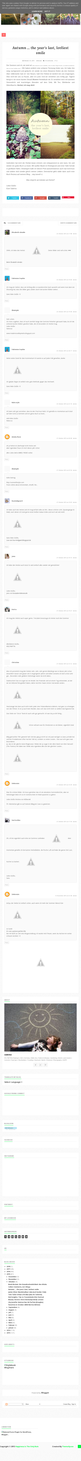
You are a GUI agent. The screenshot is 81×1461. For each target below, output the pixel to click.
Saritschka (16, 820)
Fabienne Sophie (18, 278)
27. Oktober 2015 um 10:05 (64, 502)
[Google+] (40, 1065)
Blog (32, 804)
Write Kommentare (68, 223)
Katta (14, 609)
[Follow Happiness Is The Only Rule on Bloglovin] (10, 1128)
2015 (9, 1274)
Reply (6, 269)
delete (75, 233)
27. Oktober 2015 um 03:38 (64, 438)
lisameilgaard (17, 501)
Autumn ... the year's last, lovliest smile (23, 1289)
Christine (15, 662)
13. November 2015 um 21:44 (63, 895)
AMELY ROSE (23, 453)
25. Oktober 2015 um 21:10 (64, 404)
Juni (10, 1315)
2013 (9, 1333)
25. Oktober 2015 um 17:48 (64, 233)
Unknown (15, 783)
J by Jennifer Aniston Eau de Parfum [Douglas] (25, 1302)
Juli (10, 1312)
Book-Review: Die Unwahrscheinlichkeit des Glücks (27, 1284)
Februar (12, 1325)
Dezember (13, 1277)
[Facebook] (35, 1065)
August (11, 1310)
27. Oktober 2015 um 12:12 (64, 664)
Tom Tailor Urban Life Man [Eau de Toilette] (25, 1295)
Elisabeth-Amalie (18, 232)
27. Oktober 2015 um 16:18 (64, 785)
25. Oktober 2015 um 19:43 (64, 279)
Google (42, 198)
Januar (11, 1328)
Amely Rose (16, 437)
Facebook (28, 198)
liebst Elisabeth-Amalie (14, 262)
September (13, 1307)
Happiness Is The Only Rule (26, 1446)
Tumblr (56, 198)
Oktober (12, 1282)
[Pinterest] (45, 1065)
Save (69, 197)
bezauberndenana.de (20, 593)
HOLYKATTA (10, 646)
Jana (13, 556)
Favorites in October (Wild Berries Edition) (24, 1305)
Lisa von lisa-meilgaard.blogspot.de (18, 540)
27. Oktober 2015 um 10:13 (64, 557)
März (11, 1323)
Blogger (45, 1392)
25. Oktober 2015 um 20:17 (64, 351)
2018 (9, 1266)
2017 (9, 1269)
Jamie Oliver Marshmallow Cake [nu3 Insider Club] (27, 1292)
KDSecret (27, 799)
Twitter (14, 198)
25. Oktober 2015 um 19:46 (64, 311)
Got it (47, 11)
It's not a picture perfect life (16, 931)
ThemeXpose (68, 1446)
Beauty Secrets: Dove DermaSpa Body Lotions (25, 1300)
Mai (10, 1318)
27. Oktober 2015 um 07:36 (64, 470)
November (13, 1279)
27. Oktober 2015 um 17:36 (64, 821)
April (10, 1320)
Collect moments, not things (19, 1287)
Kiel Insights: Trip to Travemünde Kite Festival (26, 1297)
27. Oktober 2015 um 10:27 (64, 611)
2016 (9, 1272)
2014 (9, 1330)
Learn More (37, 11)
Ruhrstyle (15, 402)
